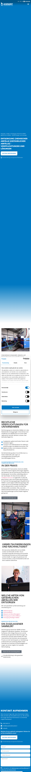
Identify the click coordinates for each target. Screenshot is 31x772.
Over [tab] (25, 362)
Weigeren (15, 412)
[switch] (27, 392)
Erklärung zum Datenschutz (8, 770)
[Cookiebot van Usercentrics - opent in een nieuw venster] (23, 359)
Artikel (8, 133)
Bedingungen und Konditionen (20, 768)
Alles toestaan (15, 407)
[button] (28, 4)
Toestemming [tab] (5, 362)
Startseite (3, 133)
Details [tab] (15, 362)
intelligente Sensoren (7, 477)
